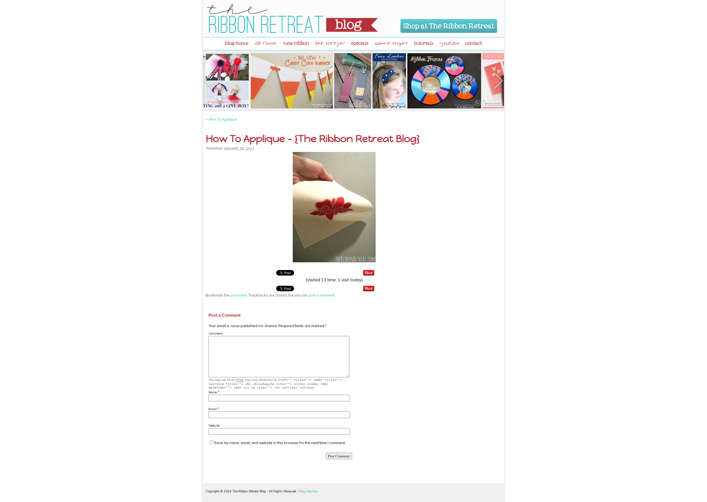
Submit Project (391, 44)
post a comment (321, 295)
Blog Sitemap (308, 491)
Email (213, 409)
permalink (238, 295)
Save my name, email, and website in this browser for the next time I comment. (280, 442)
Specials (359, 42)
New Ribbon (296, 42)
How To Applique (221, 119)
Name (213, 392)
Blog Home (236, 42)
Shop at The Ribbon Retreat (448, 25)
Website (214, 426)
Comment (216, 333)
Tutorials (423, 42)
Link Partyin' (330, 44)
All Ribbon (266, 44)
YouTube (449, 44)
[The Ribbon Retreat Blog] (292, 18)
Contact (473, 42)
